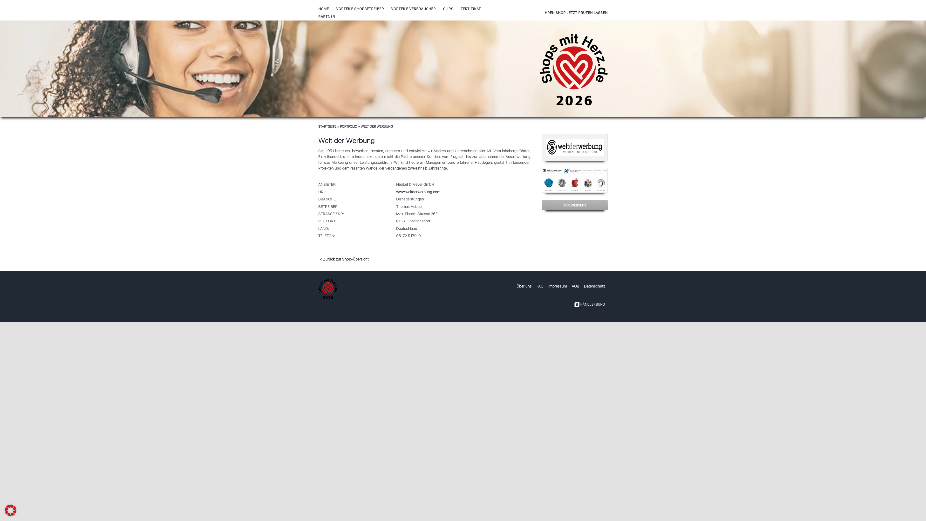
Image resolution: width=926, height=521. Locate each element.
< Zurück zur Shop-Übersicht (344, 259)
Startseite (327, 126)
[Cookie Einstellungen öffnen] (10, 515)
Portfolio (348, 126)
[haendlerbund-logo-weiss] (590, 300)
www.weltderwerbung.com (418, 192)
